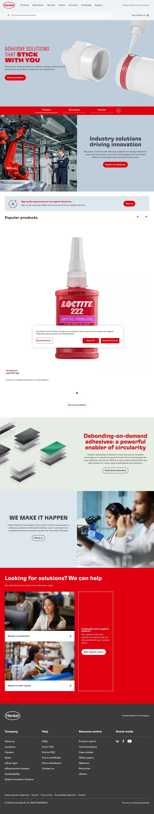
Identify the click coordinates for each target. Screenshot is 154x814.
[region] (78, 337)
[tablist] (74, 110)
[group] (77, 67)
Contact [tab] (102, 110)
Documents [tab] (74, 110)
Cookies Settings (43, 340)
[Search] (9, 15)
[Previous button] (136, 216)
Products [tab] (46, 110)
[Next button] (144, 216)
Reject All (91, 340)
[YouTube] (130, 741)
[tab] (77, 393)
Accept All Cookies (110, 340)
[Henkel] (12, 715)
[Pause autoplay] (118, 110)
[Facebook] (123, 741)
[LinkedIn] (117, 741)
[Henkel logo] (9, 5)
